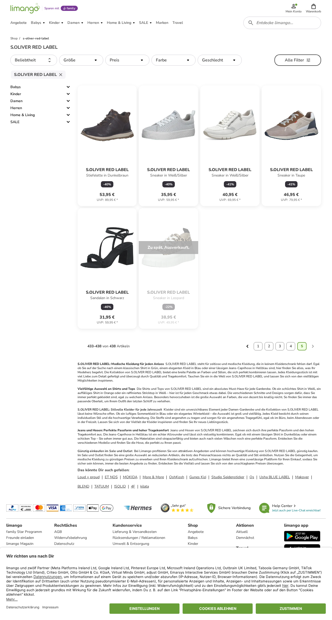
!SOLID (120, 486)
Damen (16, 100)
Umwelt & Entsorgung (131, 543)
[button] (313, 8)
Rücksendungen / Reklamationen (139, 537)
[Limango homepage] (25, 8)
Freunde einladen (20, 537)
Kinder (15, 93)
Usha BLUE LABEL (274, 477)
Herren (16, 107)
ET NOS (111, 477)
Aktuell (242, 531)
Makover (302, 477)
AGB (58, 531)
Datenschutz (64, 543)
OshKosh (176, 477)
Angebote (196, 531)
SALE (14, 121)
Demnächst (245, 537)
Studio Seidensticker (227, 477)
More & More (153, 477)
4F (133, 486)
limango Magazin (19, 543)
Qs (252, 477)
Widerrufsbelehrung (70, 537)
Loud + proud (89, 477)
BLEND (83, 486)
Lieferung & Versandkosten (135, 531)
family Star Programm (24, 531)
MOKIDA (130, 477)
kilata (144, 486)
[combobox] (282, 22)
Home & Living (22, 114)
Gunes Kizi (197, 477)
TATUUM (101, 486)
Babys (15, 86)
